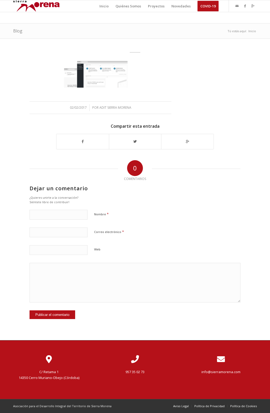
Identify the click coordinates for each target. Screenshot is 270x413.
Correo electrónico (109, 231)
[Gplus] (253, 6)
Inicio (252, 31)
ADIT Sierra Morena (115, 107)
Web (97, 249)
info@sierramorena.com (220, 371)
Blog (17, 31)
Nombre (101, 214)
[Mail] (237, 6)
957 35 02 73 (135, 371)
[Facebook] (245, 6)
